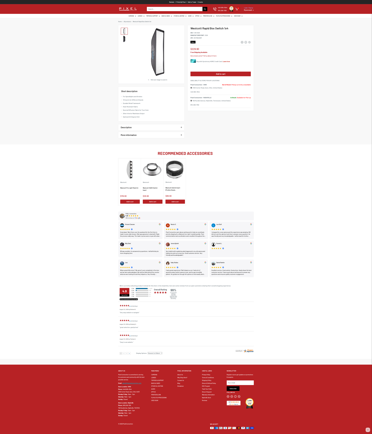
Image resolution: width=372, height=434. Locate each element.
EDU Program (206, 386)
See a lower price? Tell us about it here (203, 56)
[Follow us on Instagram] (231, 396)
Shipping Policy (206, 380)
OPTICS (197, 16)
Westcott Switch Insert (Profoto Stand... (172, 189)
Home (120, 21)
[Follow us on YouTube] (235, 396)
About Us (180, 374)
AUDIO (190, 16)
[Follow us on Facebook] (228, 396)
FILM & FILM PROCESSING (223, 16)
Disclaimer (180, 386)
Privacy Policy (206, 374)
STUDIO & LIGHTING (179, 16)
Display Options (141, 353)
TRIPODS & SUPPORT (152, 16)
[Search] (204, 9)
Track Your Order (207, 389)
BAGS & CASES (166, 16)
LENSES (140, 16)
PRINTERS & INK (207, 16)
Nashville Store (206, 397)
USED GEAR (237, 16)
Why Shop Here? (182, 377)
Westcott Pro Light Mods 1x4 (129, 188)
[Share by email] (245, 42)
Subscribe (233, 388)
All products (127, 21)
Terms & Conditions (208, 377)
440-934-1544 (195, 92)
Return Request (207, 392)
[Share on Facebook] (242, 42)
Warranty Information (208, 395)
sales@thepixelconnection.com (131, 383)
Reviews (204, 400)
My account (248, 10)
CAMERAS (131, 16)
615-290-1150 (194, 105)
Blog (178, 383)
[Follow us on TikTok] (239, 396)
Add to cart (220, 74)
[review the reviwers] (160, 224)
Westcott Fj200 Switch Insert (150, 189)
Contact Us (180, 380)
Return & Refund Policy (209, 383)
